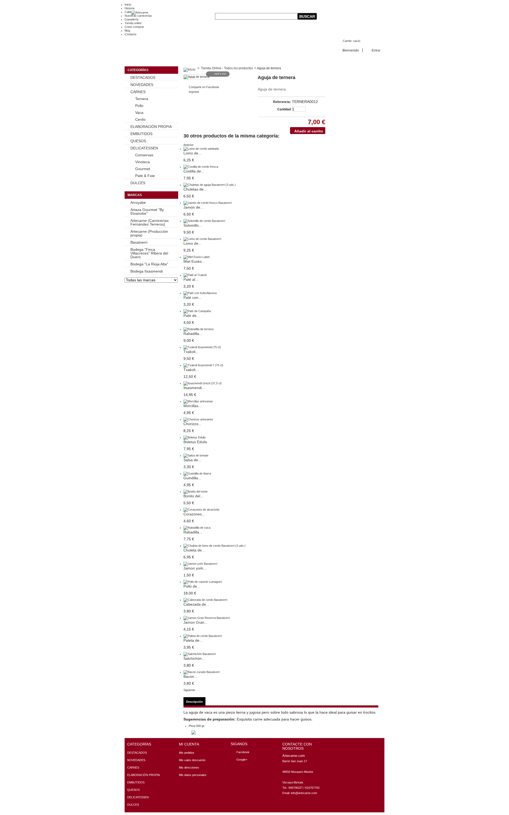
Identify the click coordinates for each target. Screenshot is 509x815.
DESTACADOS (142, 77)
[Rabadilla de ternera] (198, 329)
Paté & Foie (145, 176)
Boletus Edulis (195, 442)
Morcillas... (192, 406)
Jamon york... (194, 568)
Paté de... (191, 315)
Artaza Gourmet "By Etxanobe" (147, 211)
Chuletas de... (195, 189)
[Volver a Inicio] (189, 68)
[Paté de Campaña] (197, 311)
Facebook (242, 752)
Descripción (194, 701)
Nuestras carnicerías (138, 15)
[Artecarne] (136, 13)
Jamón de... (193, 207)
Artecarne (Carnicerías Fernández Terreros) (149, 222)
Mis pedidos (186, 752)
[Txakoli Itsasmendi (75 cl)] (202, 347)
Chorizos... (192, 424)
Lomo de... (192, 153)
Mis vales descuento (192, 760)
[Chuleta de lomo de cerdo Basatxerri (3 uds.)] (214, 545)
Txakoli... (191, 352)
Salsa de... (192, 460)
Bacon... (190, 676)
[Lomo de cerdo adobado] (201, 148)
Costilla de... (193, 171)
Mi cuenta (189, 744)
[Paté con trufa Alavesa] (200, 293)
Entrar (376, 50)
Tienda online (133, 23)
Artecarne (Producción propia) (149, 233)
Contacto (130, 34)
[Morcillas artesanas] (198, 401)
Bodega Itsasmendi (146, 271)
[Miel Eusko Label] (196, 256)
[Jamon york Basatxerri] (200, 563)
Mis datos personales (193, 775)
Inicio (128, 4)
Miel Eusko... (194, 261)
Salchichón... (194, 658)
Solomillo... (192, 225)
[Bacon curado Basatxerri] (201, 672)
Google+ (241, 759)
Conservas (144, 155)
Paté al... (190, 279)
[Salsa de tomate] (195, 455)
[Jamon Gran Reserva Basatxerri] (206, 617)
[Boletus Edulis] (194, 437)
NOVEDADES (141, 85)
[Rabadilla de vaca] (196, 527)
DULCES (137, 183)
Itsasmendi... (194, 388)
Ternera (141, 99)
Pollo (139, 106)
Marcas (135, 195)
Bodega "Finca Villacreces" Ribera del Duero (149, 253)
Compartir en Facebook (204, 87)
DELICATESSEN (144, 148)
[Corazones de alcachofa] (201, 509)
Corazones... (194, 514)
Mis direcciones (189, 767)
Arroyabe (138, 202)
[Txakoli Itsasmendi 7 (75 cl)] (203, 365)
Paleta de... (193, 640)
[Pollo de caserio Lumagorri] (202, 581)
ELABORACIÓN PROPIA (151, 126)
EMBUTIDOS (141, 134)
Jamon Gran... (195, 622)
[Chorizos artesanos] (198, 419)
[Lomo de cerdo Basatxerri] (202, 238)
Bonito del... (193, 496)
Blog (127, 30)
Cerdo (140, 119)
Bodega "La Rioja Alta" (149, 264)
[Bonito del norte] (195, 491)
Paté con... (192, 297)
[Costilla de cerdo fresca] (200, 166)
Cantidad (284, 109)
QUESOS (138, 141)
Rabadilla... (192, 333)
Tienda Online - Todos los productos (227, 68)
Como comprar (134, 26)
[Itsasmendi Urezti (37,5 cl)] (202, 383)
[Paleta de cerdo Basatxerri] (202, 635)
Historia (129, 8)
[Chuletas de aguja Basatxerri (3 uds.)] (209, 184)
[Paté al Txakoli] (195, 275)
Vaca (139, 112)
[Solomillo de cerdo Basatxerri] (204, 220)
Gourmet (142, 169)
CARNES (138, 92)
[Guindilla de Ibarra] (197, 473)
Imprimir (194, 91)
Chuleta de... (194, 550)
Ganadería (131, 19)
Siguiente (189, 690)
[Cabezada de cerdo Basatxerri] (205, 599)
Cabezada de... (196, 604)
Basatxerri (138, 242)
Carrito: (351, 40)
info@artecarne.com (304, 793)
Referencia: (282, 102)
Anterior (188, 144)
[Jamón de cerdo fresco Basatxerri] (207, 202)
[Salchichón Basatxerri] (199, 654)
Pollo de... (191, 586)
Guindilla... (192, 478)
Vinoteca (142, 162)
